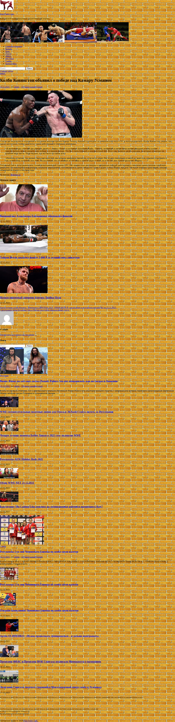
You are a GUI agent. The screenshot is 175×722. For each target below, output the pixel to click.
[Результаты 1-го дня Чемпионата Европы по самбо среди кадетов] (9, 579)
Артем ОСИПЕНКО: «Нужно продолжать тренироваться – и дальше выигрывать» (49, 635)
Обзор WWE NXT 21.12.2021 (17, 482)
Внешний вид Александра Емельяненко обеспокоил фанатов (36, 216)
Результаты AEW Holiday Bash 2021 (21, 459)
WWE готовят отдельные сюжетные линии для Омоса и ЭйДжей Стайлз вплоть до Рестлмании (56, 411)
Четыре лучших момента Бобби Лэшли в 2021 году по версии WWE (40, 435)
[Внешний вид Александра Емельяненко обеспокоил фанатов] (24, 211)
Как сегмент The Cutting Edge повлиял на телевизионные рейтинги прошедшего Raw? (51, 506)
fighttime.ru (15, 175)
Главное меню (6, 71)
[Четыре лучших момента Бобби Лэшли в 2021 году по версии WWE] (9, 430)
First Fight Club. (7, 14)
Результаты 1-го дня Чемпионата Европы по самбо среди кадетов (39, 584)
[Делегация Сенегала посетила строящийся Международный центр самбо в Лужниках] (9, 682)
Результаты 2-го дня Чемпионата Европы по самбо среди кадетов (39, 551)
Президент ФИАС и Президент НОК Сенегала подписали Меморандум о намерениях (50, 661)
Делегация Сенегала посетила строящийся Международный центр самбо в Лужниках (51, 687)
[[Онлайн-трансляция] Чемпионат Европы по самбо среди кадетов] (8, 605)
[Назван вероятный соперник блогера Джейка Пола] (24, 292)
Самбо (8, 61)
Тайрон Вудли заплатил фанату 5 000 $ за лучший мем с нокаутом (40, 257)
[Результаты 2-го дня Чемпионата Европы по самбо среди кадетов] (22, 544)
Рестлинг (9, 59)
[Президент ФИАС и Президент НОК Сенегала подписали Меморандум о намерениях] (9, 656)
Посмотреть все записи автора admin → (18, 335)
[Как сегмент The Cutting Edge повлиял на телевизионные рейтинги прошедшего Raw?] (9, 501)
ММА (8, 56)
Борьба (8, 49)
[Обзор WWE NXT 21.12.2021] (9, 477)
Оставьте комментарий (32, 87)
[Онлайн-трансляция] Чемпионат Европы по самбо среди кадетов (39, 610)
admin (16, 87)
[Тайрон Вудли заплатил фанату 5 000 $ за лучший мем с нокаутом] (24, 252)
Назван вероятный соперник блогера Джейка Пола (30, 297)
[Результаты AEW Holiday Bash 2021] (9, 454)
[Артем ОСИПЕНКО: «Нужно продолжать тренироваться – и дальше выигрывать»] (9, 631)
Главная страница (13, 46)
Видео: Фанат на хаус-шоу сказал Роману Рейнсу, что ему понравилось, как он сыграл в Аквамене (59, 381)
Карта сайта (11, 63)
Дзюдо (8, 54)
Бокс (7, 51)
